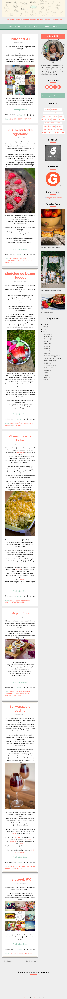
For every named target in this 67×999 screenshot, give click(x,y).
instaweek (28, 953)
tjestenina (17, 602)
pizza (44, 133)
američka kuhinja (16, 692)
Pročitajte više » (20, 110)
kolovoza (47, 344)
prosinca (47, 334)
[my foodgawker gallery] (53, 160)
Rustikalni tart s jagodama (20, 132)
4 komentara (9, 419)
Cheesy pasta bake (20, 438)
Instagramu (20, 452)
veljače (46, 375)
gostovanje (25, 600)
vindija (23, 602)
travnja (46, 370)
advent (60, 113)
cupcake (59, 126)
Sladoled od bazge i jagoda (20, 275)
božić (54, 113)
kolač (25, 261)
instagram (20, 119)
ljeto (31, 423)
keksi (61, 116)
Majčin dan (20, 613)
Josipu (28, 469)
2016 (44, 329)
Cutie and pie (29, 997)
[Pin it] (34, 115)
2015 (44, 332)
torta (47, 123)
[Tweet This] (24, 115)
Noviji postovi (9, 961)
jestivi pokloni (56, 123)
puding (32, 866)
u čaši (12, 868)
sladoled (8, 425)
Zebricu (21, 844)
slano (11, 602)
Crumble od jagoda (47, 312)
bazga (12, 423)
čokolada (8, 261)
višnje (17, 868)
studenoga (47, 336)
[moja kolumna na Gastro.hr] (53, 186)
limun (27, 694)
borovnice (26, 692)
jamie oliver (19, 694)
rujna (46, 341)
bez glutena (58, 129)
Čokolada (13, 833)
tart (6, 263)
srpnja (46, 346)
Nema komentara (10, 115)
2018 (44, 324)
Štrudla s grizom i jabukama (51, 247)
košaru (18, 569)
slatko (30, 261)
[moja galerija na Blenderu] (53, 198)
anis (11, 866)
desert (14, 261)
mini (49, 119)
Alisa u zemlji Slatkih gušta (51, 290)
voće (10, 263)
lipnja (46, 348)
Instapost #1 (20, 39)
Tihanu (28, 839)
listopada (47, 339)
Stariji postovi (31, 961)
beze (62, 133)
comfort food (24, 259)
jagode (20, 261)
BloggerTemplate (42, 997)
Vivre (14, 167)
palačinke (8, 696)
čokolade (32, 146)
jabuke (54, 119)
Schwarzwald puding (20, 709)
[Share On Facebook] (27, 115)
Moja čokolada (49, 126)
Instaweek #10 (20, 879)
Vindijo (22, 580)
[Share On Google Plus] (30, 115)
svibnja (46, 351)
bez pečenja (14, 259)
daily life (13, 119)
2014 (44, 380)
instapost (28, 119)
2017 (44, 327)
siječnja (46, 377)
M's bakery (18, 837)
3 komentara (9, 687)
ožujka (46, 373)
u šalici (56, 133)
